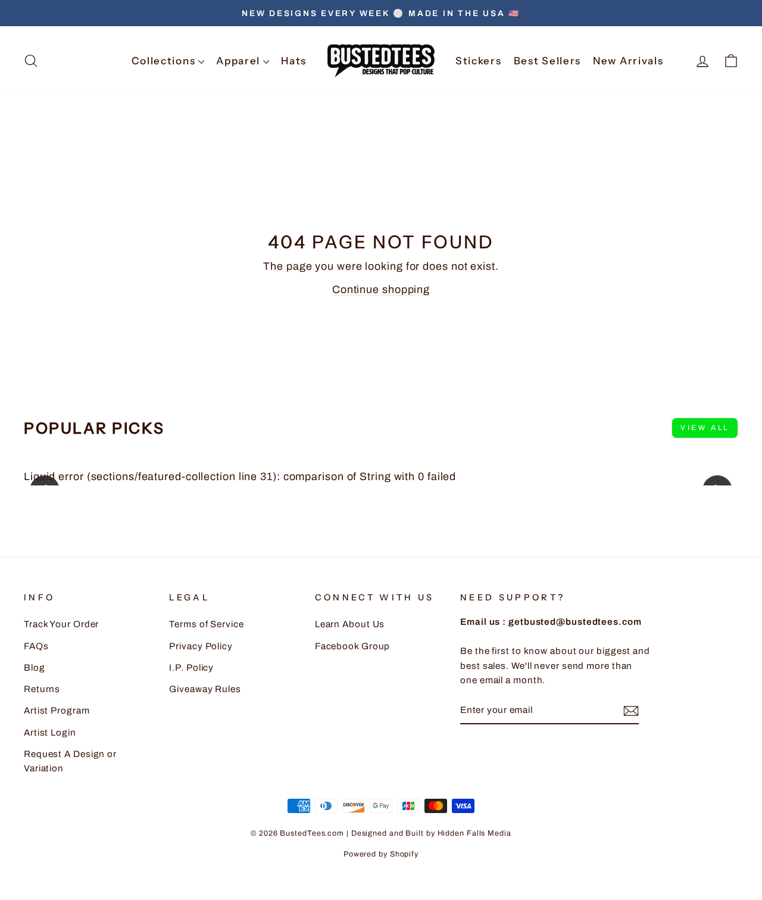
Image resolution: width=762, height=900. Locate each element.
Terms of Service (206, 624)
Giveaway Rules (205, 689)
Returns (42, 689)
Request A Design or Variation (70, 761)
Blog (34, 667)
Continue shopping (381, 289)
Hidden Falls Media (474, 833)
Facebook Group (353, 646)
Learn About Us (350, 624)
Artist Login (50, 732)
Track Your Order (61, 624)
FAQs (36, 646)
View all (704, 427)
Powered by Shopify (381, 854)
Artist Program (57, 710)
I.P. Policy (191, 667)
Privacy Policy (201, 646)
